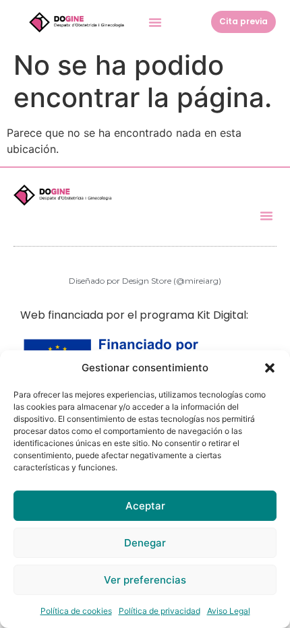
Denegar (145, 542)
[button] (270, 368)
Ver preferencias (145, 579)
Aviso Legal (228, 611)
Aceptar (145, 505)
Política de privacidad (159, 611)
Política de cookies (76, 611)
